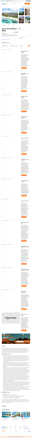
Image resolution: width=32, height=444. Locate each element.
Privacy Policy (20, 430)
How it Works (11, 430)
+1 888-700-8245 (16, 430)
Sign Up (27, 3)
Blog (17, 3)
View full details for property (6, 39)
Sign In (23, 3)
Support (20, 3)
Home (14, 3)
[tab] (4, 25)
